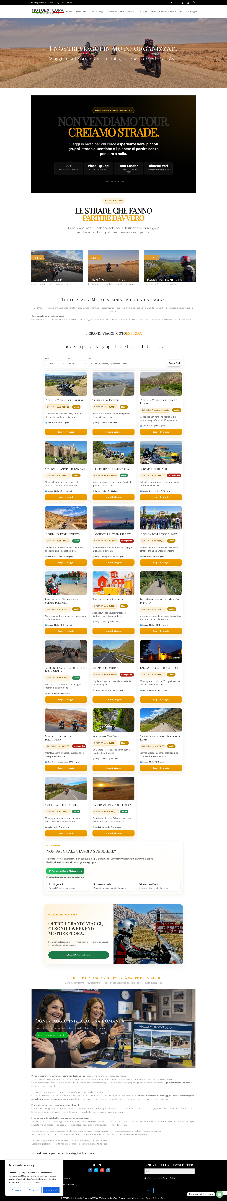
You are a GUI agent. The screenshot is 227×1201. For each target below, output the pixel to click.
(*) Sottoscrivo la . (162, 1178)
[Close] (60, 1161)
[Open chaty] (219, 1194)
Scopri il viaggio (66, 431)
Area (47, 358)
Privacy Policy (169, 1178)
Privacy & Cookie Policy (156, 1198)
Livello (69, 358)
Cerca (90, 359)
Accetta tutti (51, 1190)
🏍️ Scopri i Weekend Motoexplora (78, 955)
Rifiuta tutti (33, 1190)
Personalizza (17, 1190)
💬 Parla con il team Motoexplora (65, 871)
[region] (34, 1178)
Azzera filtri (174, 363)
